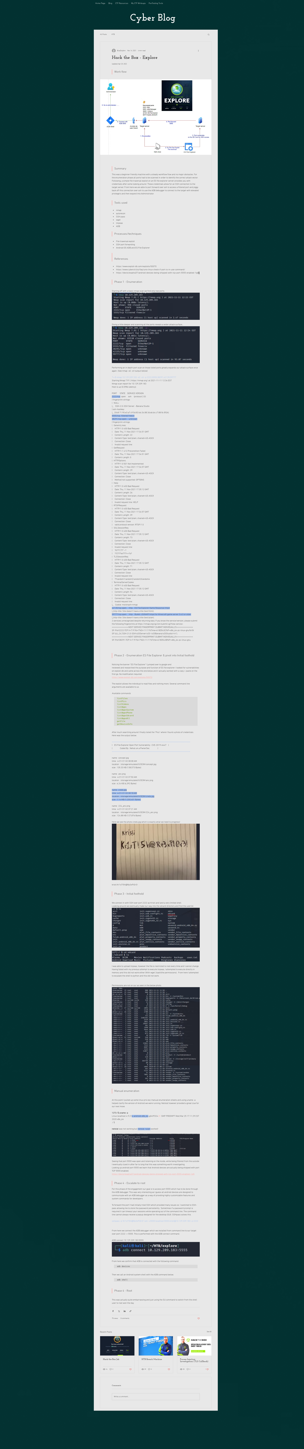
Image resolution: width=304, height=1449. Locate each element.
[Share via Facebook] (113, 1311)
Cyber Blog (153, 18)
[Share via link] (130, 1311)
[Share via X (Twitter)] (119, 1311)
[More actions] (198, 50)
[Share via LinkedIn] (125, 1311)
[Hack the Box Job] (117, 1345)
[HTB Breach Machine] (156, 1345)
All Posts (103, 34)
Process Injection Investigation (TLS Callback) (194, 1360)
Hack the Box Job (111, 1359)
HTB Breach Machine (152, 1359)
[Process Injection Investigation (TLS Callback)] (194, 1345)
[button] (208, 34)
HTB (113, 34)
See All (209, 1332)
